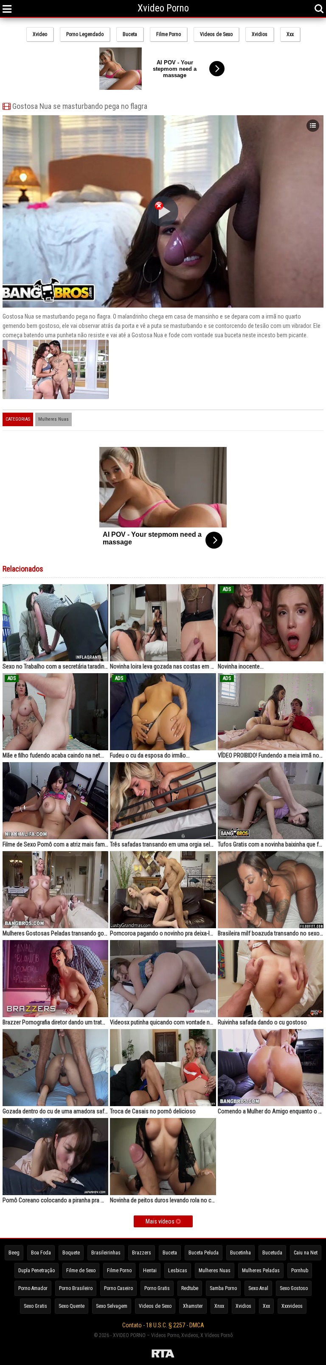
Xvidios (259, 34)
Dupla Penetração (36, 1270)
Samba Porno (223, 1288)
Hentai (150, 1270)
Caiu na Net (306, 1253)
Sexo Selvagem (111, 1306)
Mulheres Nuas (53, 419)
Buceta (130, 34)
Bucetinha (240, 1253)
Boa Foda (41, 1253)
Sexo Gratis (35, 1306)
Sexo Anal (258, 1288)
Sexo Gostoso (294, 1288)
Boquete (71, 1253)
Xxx (290, 34)
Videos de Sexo (216, 34)
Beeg (14, 1253)
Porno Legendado (85, 34)
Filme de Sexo (81, 1270)
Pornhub (299, 1270)
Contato (132, 1325)
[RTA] (163, 1354)
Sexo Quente (71, 1306)
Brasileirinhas (106, 1253)
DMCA (196, 1325)
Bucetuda (272, 1253)
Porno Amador (33, 1288)
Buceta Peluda (203, 1253)
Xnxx (219, 1306)
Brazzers (141, 1253)
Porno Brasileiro (76, 1288)
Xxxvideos (292, 1306)
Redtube (189, 1288)
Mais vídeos (161, 1221)
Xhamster (193, 1306)
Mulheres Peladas (261, 1270)
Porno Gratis (157, 1288)
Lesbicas (177, 1270)
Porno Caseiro (118, 1288)
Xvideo (40, 34)
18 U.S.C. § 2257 (165, 1325)
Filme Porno (168, 34)
